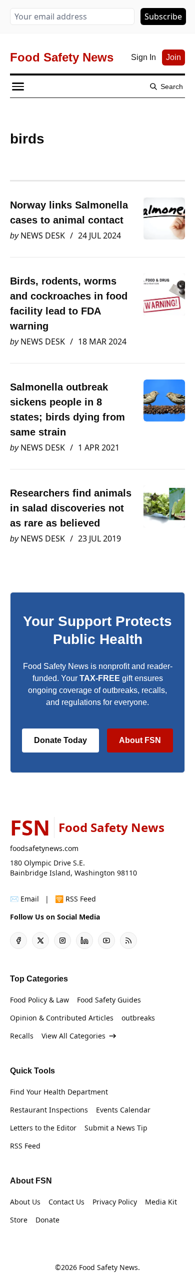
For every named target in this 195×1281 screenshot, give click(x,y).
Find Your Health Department (59, 1091)
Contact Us (66, 1201)
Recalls (22, 1035)
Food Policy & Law (39, 999)
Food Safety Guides (109, 999)
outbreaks (138, 1017)
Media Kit (161, 1201)
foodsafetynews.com (44, 848)
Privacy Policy (114, 1201)
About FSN (140, 740)
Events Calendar (123, 1109)
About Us (25, 1201)
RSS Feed (25, 1145)
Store (19, 1219)
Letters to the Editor (43, 1127)
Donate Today (60, 740)
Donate (48, 1219)
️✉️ (24, 899)
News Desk (42, 235)
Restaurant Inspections (49, 1109)
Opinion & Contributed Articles (62, 1017)
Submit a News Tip (116, 1127)
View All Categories (74, 1035)
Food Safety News (108, 1267)
